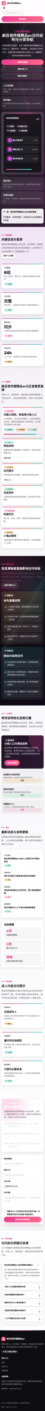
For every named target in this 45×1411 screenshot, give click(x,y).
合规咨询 (4, 1370)
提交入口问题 (8, 256)
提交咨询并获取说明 (22, 1219)
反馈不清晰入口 (9, 585)
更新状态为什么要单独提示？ (15, 1302)
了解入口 (7, 480)
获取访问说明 (22, 62)
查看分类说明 (12, 763)
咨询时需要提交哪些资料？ (14, 1295)
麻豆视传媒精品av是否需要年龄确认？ (19, 1265)
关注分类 (7, 1181)
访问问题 (7, 1192)
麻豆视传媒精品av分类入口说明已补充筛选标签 (21, 860)
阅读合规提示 (22, 76)
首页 (3, 1362)
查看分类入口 (22, 69)
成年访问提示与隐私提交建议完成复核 (19, 876)
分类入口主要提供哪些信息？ (15, 1287)
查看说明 (7, 458)
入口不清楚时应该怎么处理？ (15, 1318)
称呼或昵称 (8, 1159)
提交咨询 (22, 19)
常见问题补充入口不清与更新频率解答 (19, 907)
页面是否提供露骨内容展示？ (15, 1310)
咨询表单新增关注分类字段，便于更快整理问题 (22, 891)
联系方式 (7, 1170)
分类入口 (4, 1366)
